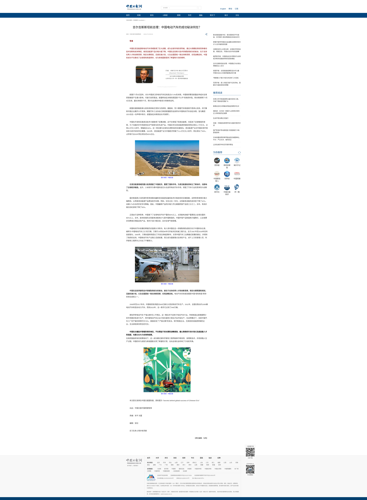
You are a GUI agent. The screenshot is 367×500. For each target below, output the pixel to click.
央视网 (189, 469)
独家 (210, 458)
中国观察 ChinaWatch (138, 20)
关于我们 (129, 465)
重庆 (178, 465)
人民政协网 (176, 471)
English (223, 9)
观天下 (212, 15)
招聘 (218, 458)
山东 (230, 462)
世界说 (227, 179)
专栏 (189, 15)
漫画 (200, 15)
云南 (195, 465)
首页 (128, 15)
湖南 (154, 465)
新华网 (166, 469)
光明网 (149, 471)
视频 (178, 15)
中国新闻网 (166, 471)
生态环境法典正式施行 (220, 118)
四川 (184, 465)
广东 (160, 465)
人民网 (159, 469)
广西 (166, 465)
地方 (226, 15)
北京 (158, 462)
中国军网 (157, 471)
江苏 (207, 462)
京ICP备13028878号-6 (198, 478)
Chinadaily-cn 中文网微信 (250, 469)
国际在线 (181, 469)
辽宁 (182, 462)
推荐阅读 (217, 92)
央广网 (236, 469)
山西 (176, 462)
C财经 (165, 15)
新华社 (217, 192)
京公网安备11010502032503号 (165, 478)
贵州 (190, 465)
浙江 (213, 462)
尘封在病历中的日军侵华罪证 (223, 144)
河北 (170, 462)
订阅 (236, 9)
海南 (172, 465)
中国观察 (237, 179)
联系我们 (136, 465)
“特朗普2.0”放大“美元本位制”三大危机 (226, 78)
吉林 (188, 462)
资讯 (151, 15)
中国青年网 (198, 469)
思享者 (217, 165)
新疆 (213, 465)
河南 (236, 462)
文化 (237, 15)
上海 (201, 462)
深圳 (219, 465)
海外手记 (237, 165)
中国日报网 (129, 20)
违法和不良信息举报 (162, 475)
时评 (157, 458)
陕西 (207, 465)
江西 (225, 462)
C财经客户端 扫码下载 (250, 452)
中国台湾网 (218, 469)
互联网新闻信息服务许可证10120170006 (181, 475)
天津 (164, 462)
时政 (139, 15)
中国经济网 (208, 469)
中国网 (174, 469)
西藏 (201, 465)
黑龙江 (195, 462)
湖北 (148, 465)
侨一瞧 (237, 192)
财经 (175, 458)
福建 (219, 462)
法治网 (185, 471)
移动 (230, 9)
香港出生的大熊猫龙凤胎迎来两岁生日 (226, 106)
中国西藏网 (228, 469)
